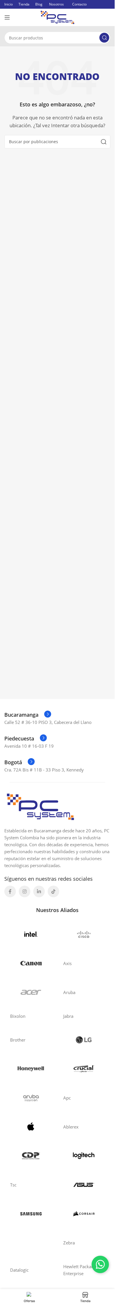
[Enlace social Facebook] (10, 891)
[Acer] (30, 992)
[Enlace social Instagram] (24, 891)
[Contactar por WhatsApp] (100, 1264)
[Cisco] (84, 934)
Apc (67, 1098)
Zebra (69, 1243)
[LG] (84, 1039)
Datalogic (19, 1270)
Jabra (68, 1016)
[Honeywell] (30, 1068)
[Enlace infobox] (27, 715)
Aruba (69, 992)
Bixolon (17, 1016)
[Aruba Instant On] (30, 1097)
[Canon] (30, 963)
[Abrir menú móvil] (7, 17)
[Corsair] (84, 1213)
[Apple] (30, 1126)
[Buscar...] (104, 38)
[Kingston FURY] (30, 1242)
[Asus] (84, 1184)
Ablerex (71, 1127)
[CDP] (30, 1155)
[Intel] (30, 934)
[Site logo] (57, 17)
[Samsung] (30, 1213)
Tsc (13, 1185)
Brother (17, 1040)
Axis (67, 963)
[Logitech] (84, 1155)
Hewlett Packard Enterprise (79, 1270)
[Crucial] (84, 1068)
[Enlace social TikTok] (53, 891)
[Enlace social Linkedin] (39, 891)
